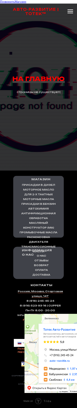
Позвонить (7, 1)
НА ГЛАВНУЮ (38, 199)
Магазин (20, 1)
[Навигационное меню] (70, 11)
